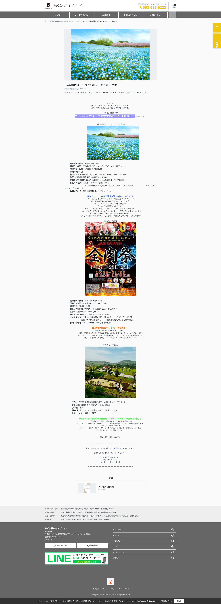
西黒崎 (90, 519)
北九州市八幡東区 (107, 509)
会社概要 (106, 15)
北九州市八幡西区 (67, 509)
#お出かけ (120, 92)
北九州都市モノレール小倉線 (100, 516)
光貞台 (85, 512)
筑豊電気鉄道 (66, 516)
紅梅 (91, 512)
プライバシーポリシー (109, 589)
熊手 (110, 512)
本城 (84, 519)
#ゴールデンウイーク (108, 92)
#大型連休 (144, 92)
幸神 (67, 512)
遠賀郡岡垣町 (94, 509)
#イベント (90, 92)
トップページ (117, 530)
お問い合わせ (62, 545)
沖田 (114, 512)
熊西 (105, 519)
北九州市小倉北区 (81, 509)
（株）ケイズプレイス (117, 108)
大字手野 (103, 512)
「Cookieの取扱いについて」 (149, 601)
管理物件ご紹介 (131, 15)
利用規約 (96, 589)
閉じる (179, 601)
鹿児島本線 (76, 516)
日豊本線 (115, 516)
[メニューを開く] (172, 15)
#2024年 (127, 92)
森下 (95, 519)
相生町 (79, 512)
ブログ (115, 546)
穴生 (100, 519)
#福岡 (133, 92)
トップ (57, 15)
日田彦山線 (124, 516)
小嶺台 (96, 512)
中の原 (73, 512)
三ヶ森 (68, 519)
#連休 (138, 92)
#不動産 (97, 92)
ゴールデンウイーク (72, 89)
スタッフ (116, 535)
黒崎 (63, 512)
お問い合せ (155, 15)
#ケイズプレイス (70, 92)
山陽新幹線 (134, 516)
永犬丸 (74, 519)
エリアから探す (81, 15)
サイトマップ (125, 589)
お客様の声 (117, 541)
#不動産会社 (81, 92)
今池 (110, 519)
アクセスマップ (118, 552)
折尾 (80, 519)
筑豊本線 (85, 516)
